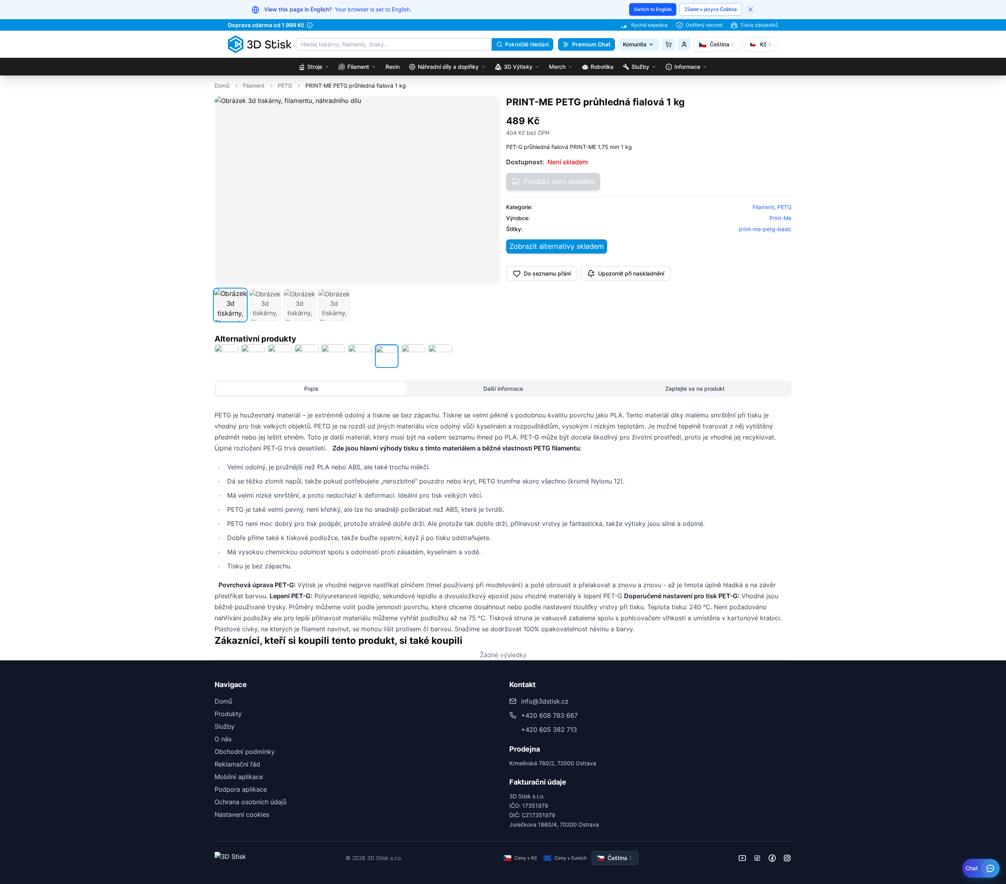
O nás (223, 739)
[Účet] (684, 44)
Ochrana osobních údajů (250, 802)
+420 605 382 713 (549, 729)
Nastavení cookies (242, 814)
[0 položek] (668, 44)
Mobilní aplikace (239, 777)
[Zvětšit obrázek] (488, 107)
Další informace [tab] (503, 388)
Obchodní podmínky (245, 751)
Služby (225, 726)
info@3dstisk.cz (545, 701)
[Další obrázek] (490, 190)
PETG (285, 85)
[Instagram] (787, 858)
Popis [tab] (311, 388)
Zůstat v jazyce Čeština (711, 9)
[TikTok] (757, 858)
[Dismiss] (750, 9)
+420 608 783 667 (549, 715)
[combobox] (717, 44)
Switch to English (653, 9)
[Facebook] (772, 858)
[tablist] (503, 388)
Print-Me (780, 218)
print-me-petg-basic (765, 229)
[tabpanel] (503, 522)
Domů (222, 85)
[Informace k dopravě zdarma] (310, 25)
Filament (253, 85)
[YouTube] (742, 858)
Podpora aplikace (241, 789)
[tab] (230, 305)
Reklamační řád (237, 764)
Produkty (228, 714)
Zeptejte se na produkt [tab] (695, 388)
